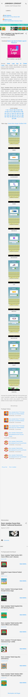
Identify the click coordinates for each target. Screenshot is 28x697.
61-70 (9, 111)
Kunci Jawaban (12, 467)
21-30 (13, 110)
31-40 (17, 110)
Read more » (23, 564)
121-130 (16, 113)
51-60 (6, 111)
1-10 (7, 110)
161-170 (16, 115)
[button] (26, 34)
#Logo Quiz (4, 467)
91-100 (21, 111)
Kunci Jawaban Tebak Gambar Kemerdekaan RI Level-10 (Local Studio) (16, 434)
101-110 (6, 113)
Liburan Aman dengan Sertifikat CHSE (17, 123)
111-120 (11, 113)
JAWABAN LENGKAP (13, 3)
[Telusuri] (26, 4)
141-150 (6, 115)
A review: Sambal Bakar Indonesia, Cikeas (12, 20)
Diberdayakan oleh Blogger (14, 693)
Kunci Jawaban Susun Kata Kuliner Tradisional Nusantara (11, 524)
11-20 (9, 110)
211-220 (21, 117)
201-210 (16, 117)
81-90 (17, 111)
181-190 (6, 117)
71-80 (13, 111)
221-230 (14, 118)
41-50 (20, 110)
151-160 (11, 115)
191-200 (11, 117)
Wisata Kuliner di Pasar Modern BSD (11, 16)
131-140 (21, 113)
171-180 (21, 115)
